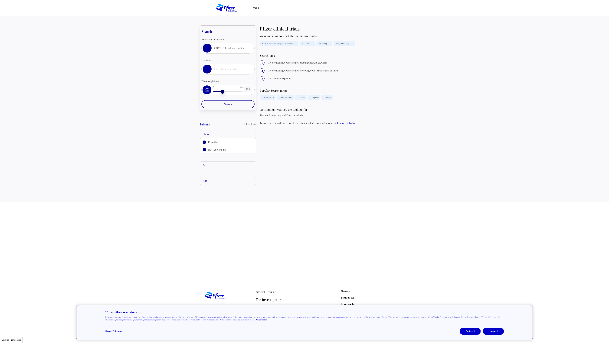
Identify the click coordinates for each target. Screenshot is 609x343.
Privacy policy (348, 304)
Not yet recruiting (217, 149)
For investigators (269, 300)
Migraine (315, 97)
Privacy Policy (261, 320)
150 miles (305, 43)
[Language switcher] (393, 8)
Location (206, 60)
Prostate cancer (286, 97)
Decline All (470, 331)
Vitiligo (328, 97)
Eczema (302, 97)
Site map (345, 291)
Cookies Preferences (11, 340)
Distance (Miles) (210, 81)
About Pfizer (266, 292)
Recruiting (213, 142)
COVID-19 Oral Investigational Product (277, 43)
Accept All (493, 331)
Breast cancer (269, 97)
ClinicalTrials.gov (346, 123)
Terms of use (347, 297)
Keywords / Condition (213, 39)
